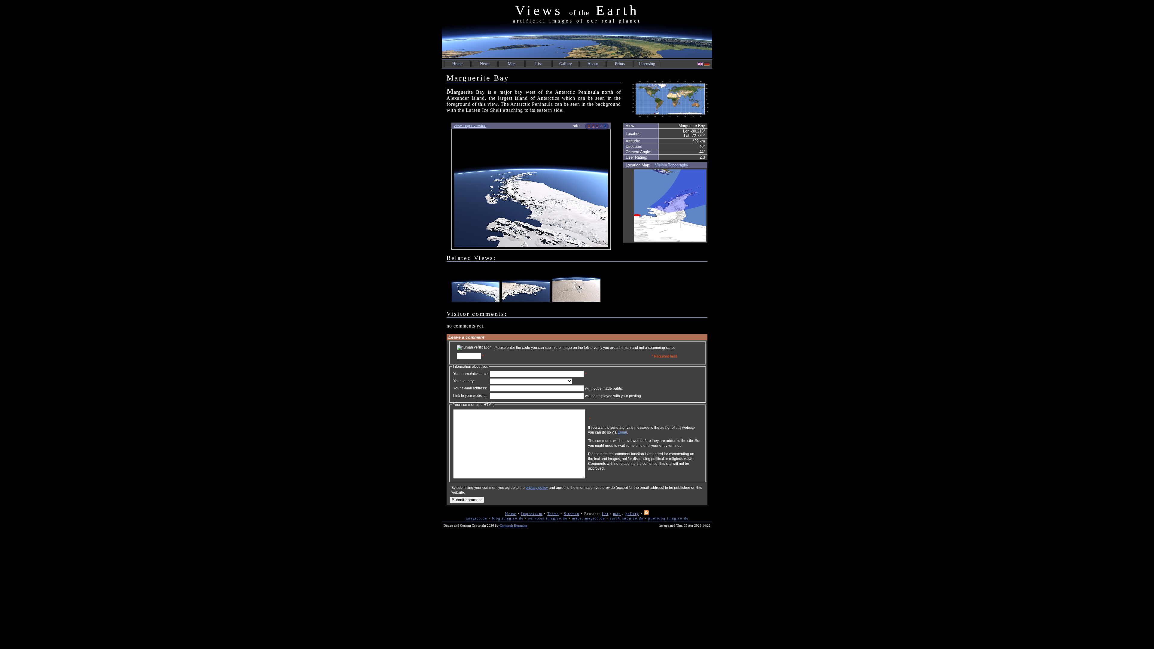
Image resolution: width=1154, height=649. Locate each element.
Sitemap (571, 514)
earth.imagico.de (626, 518)
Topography (678, 165)
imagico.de (476, 518)
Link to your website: (470, 396)
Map (511, 64)
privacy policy (537, 488)
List (538, 64)
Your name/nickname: (471, 374)
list (605, 514)
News (484, 64)
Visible (661, 165)
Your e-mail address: (470, 388)
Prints (620, 64)
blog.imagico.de (508, 518)
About (593, 64)
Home (457, 64)
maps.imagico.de (588, 518)
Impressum (531, 514)
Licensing (647, 64)
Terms (553, 514)
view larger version (470, 125)
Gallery (565, 64)
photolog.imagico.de (668, 518)
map (617, 514)
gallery (632, 514)
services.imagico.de (547, 518)
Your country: (464, 381)
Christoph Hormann (513, 525)
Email (622, 432)
